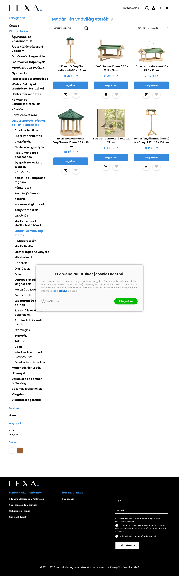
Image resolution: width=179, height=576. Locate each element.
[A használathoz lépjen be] (76, 94)
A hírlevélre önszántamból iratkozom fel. (137, 536)
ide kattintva (60, 290)
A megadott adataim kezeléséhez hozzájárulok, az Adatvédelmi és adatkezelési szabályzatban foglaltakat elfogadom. (140, 528)
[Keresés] (147, 8)
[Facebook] (160, 8)
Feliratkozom (127, 545)
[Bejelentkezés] (153, 8)
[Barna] (20, 450)
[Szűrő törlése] (111, 19)
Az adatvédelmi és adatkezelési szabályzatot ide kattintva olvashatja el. (137, 520)
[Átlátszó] (12, 450)
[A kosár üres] (167, 8)
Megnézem (70, 85)
